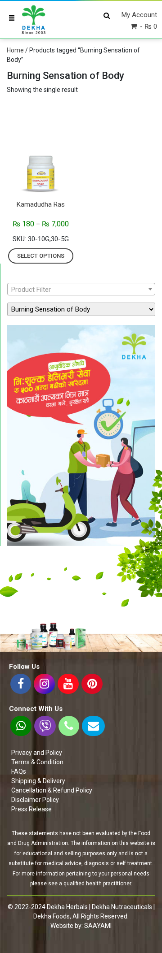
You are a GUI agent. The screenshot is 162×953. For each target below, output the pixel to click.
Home (15, 50)
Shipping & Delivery (38, 780)
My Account (139, 15)
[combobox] (81, 289)
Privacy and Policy (36, 752)
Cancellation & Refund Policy (51, 790)
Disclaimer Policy (35, 799)
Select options (40, 255)
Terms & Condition (37, 762)
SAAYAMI (98, 925)
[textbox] (81, 289)
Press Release (31, 809)
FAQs (18, 771)
